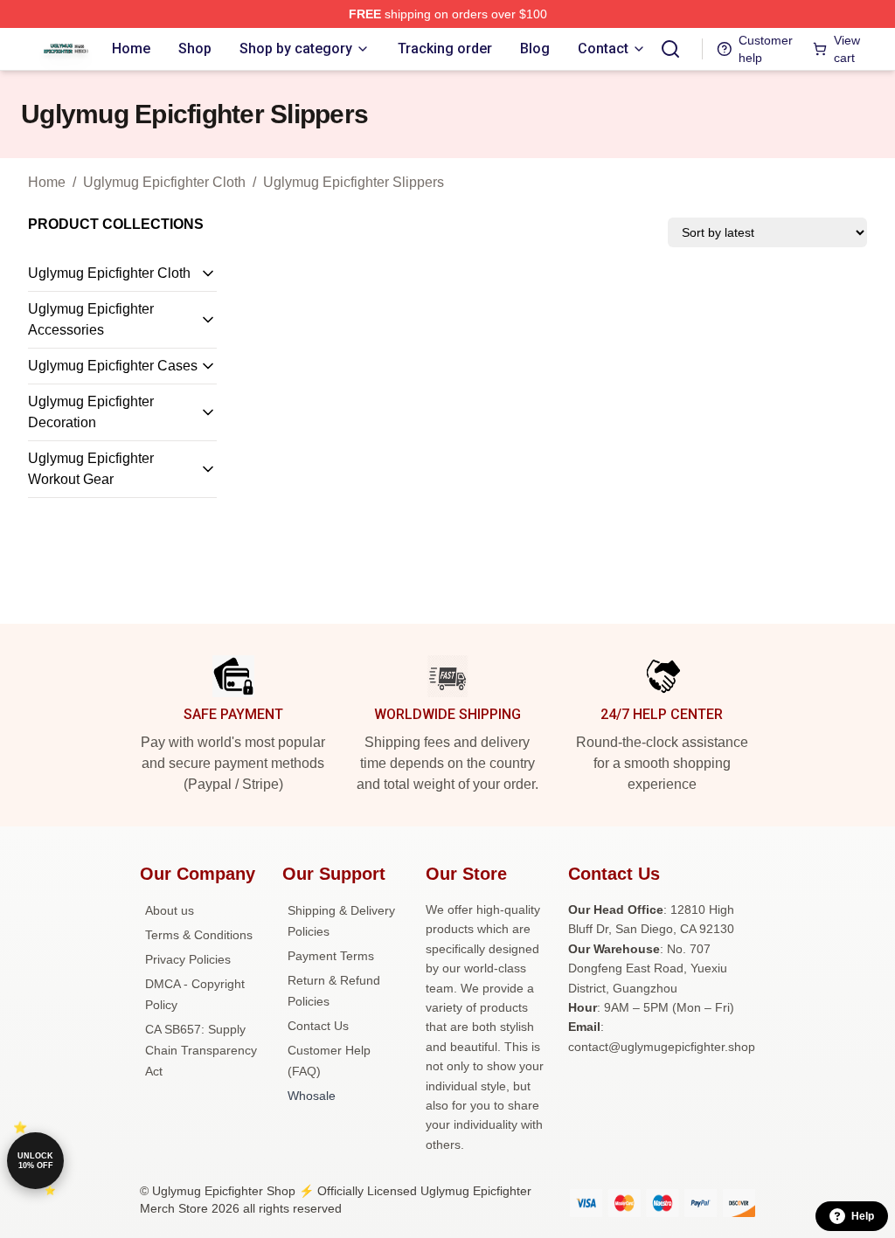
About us (169, 910)
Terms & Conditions (199, 935)
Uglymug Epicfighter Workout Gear (91, 469)
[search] (670, 48)
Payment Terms (331, 956)
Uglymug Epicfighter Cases (113, 365)
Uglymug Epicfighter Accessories (91, 319)
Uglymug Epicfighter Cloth (164, 182)
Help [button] (862, 1216)
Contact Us (318, 1026)
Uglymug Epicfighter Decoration (91, 412)
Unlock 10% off (35, 1161)
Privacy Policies (188, 959)
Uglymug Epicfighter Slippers (353, 182)
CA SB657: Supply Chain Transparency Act (201, 1050)
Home (47, 182)
